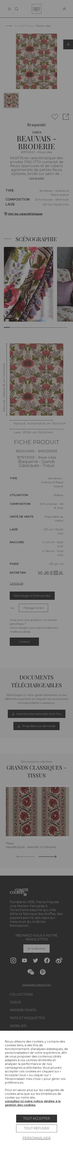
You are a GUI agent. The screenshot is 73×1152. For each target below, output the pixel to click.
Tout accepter (36, 1118)
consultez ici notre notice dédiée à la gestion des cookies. (33, 1103)
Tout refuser (36, 1128)
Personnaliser (37, 1138)
